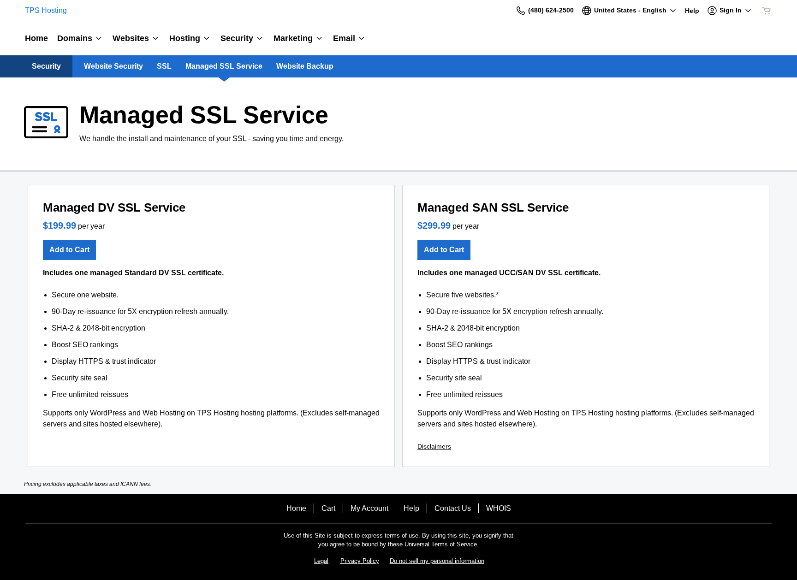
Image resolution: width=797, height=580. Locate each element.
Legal (321, 560)
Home (296, 508)
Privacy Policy (359, 560)
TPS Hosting (46, 10)
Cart (328, 508)
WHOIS (498, 508)
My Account (369, 508)
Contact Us (452, 508)
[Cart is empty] (766, 11)
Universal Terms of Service (440, 544)
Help (411, 508)
